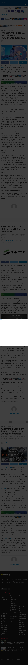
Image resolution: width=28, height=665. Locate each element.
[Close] (27, 320)
